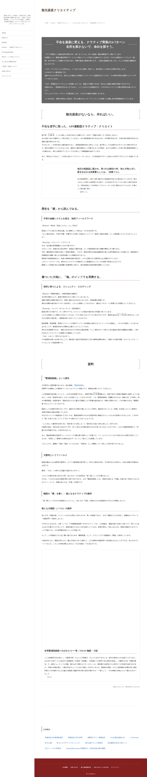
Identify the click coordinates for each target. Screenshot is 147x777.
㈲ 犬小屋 (48, 743)
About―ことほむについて (11, 57)
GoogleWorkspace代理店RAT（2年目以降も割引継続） (86, 748)
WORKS (4, 42)
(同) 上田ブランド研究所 (94, 743)
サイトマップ (6, 76)
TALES (49, 677)
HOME (4, 33)
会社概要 (65, 767)
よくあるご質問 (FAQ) (9, 61)
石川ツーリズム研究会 (53, 748)
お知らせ (5, 38)
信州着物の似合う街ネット (117, 743)
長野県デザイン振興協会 (96, 737)
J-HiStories (134, 737)
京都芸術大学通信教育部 (54, 737)
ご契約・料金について (9, 66)
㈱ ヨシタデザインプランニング (68, 743)
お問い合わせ (6, 71)
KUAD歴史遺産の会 (117, 737)
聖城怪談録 (79, 385)
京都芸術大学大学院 (75, 737)
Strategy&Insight (7, 52)
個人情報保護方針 (86, 767)
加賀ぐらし (84, 192)
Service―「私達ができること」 (12, 47)
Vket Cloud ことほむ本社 (101, 767)
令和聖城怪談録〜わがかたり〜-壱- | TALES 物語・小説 (71, 651)
